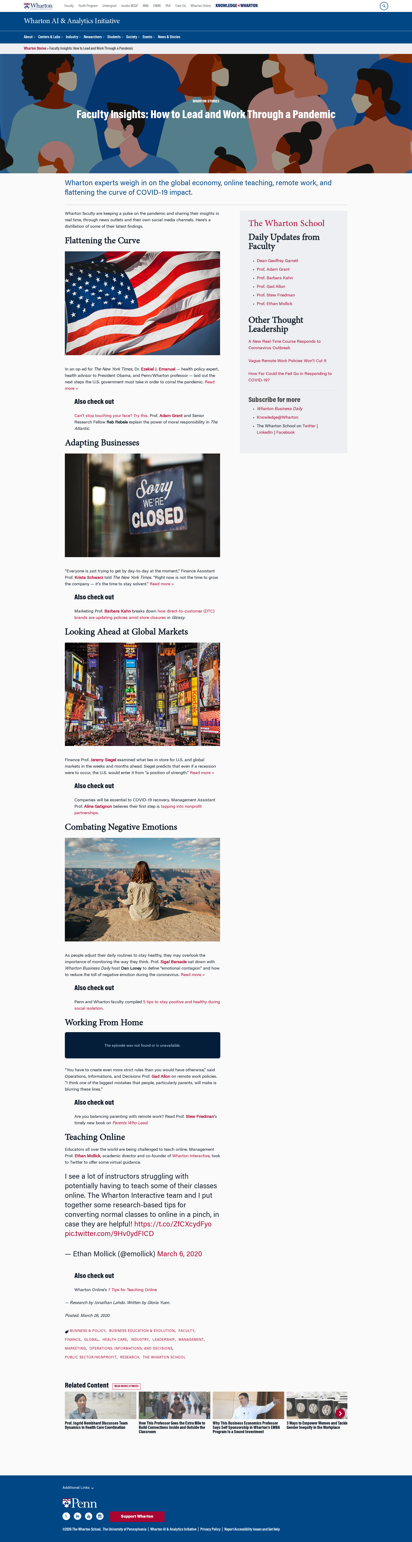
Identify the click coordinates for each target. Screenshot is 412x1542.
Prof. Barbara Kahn (275, 278)
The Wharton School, (86, 1529)
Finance (73, 1340)
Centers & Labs (49, 37)
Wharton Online (201, 6)
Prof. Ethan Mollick (274, 304)
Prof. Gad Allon (271, 287)
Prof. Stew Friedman (276, 295)
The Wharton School (164, 1357)
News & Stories (169, 37)
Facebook (285, 433)
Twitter (309, 426)
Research (129, 1357)
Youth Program (88, 6)
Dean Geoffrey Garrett (277, 261)
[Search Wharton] (384, 6)
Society (131, 37)
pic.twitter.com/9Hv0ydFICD (109, 1234)
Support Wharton (137, 1517)
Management (191, 1340)
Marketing (75, 1349)
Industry (72, 37)
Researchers (93, 37)
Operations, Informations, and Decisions (130, 1349)
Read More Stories (126, 1386)
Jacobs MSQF (129, 6)
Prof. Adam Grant (273, 270)
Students (114, 37)
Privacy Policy (210, 1529)
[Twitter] (66, 1517)
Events (147, 37)
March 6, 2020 (179, 1254)
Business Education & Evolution (142, 1331)
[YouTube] (89, 1517)
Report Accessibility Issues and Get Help (252, 1529)
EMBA (157, 6)
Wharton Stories (35, 49)
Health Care (115, 1340)
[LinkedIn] (77, 1517)
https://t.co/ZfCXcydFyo (173, 1224)
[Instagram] (100, 1517)
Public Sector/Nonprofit (91, 1357)
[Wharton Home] (38, 6)
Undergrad (109, 6)
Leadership (164, 1340)
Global (91, 1340)
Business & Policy (88, 1331)
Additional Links (76, 1488)
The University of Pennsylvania (124, 1529)
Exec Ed (180, 6)
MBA (146, 6)
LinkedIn (265, 433)
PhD (168, 6)
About (28, 37)
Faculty (69, 6)
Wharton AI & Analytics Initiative (173, 1529)
